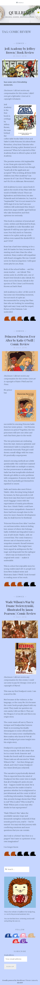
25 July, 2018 (20, 56)
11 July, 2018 (20, 617)
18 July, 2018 (20, 348)
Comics (20, 43)
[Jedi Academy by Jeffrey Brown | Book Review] (20, 77)
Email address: (9, 955)
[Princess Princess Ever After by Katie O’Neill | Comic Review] (20, 370)
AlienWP (20, 983)
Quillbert (20, 12)
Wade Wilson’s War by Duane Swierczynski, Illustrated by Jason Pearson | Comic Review (20, 607)
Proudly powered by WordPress (13, 980)
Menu (21, 2)
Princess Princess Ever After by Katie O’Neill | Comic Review (20, 340)
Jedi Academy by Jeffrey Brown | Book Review (20, 50)
